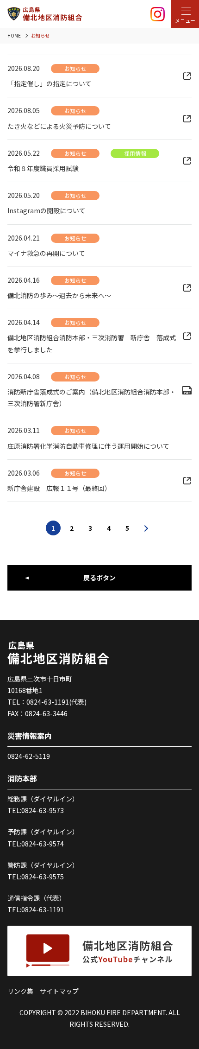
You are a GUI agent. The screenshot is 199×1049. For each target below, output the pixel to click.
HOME (14, 35)
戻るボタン (99, 577)
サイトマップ (59, 991)
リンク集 (20, 991)
